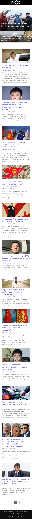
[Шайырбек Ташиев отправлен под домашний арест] (16, 56)
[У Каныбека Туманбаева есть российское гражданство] (16, 210)
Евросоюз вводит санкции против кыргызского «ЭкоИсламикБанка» (13, 144)
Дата (21, 511)
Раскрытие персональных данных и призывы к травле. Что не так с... (14, 367)
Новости (5, 511)
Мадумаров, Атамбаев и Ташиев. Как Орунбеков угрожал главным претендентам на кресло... (13, 442)
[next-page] (23, 502)
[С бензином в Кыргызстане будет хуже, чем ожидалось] (16, 393)
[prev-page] (8, 502)
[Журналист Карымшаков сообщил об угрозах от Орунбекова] (16, 280)
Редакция (4, 29)
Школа (26, 511)
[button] (3, 2)
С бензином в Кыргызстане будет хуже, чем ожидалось (14, 403)
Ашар (17, 513)
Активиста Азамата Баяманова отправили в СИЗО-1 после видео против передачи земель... (15, 105)
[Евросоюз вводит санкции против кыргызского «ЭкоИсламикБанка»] (16, 133)
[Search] (29, 2)
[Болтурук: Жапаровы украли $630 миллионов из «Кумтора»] (16, 20)
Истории (11, 511)
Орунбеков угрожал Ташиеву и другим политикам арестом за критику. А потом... (15, 481)
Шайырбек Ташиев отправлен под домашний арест (15, 66)
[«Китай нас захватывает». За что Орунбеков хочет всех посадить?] (16, 316)
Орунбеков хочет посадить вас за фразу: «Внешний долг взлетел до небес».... (15, 184)
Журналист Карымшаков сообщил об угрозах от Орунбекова (13, 292)
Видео (16, 511)
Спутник (12, 513)
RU (21, 513)
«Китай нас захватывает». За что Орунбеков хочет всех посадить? (14, 327)
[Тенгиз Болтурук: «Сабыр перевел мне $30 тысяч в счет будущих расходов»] (13, 37)
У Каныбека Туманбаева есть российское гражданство (15, 220)
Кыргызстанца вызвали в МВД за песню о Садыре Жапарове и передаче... (16, 258)
